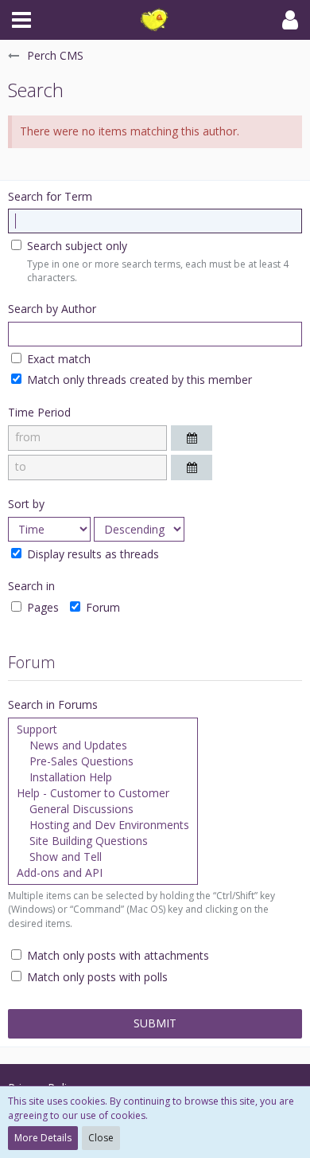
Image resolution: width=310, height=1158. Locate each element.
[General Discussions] (103, 809)
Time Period (39, 412)
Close (101, 1137)
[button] (21, 20)
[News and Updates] (103, 745)
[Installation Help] (103, 777)
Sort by (26, 503)
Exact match (57, 358)
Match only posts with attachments (116, 955)
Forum (101, 607)
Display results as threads (91, 553)
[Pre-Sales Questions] (103, 761)
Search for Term (50, 196)
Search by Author (52, 308)
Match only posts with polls (96, 976)
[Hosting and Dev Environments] (103, 825)
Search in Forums (53, 704)
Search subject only (75, 245)
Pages (41, 607)
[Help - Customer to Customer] (103, 793)
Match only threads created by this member (138, 379)
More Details (43, 1137)
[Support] (103, 729)
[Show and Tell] (103, 857)
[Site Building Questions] (103, 841)
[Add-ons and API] (103, 873)
